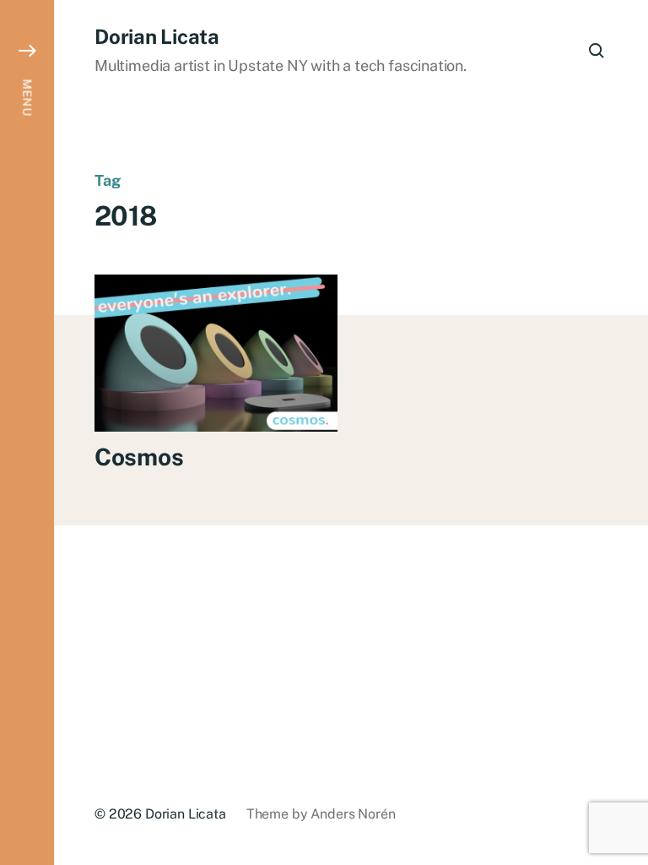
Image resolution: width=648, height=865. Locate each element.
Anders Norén (352, 814)
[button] (27, 432)
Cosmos (138, 457)
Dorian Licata (156, 36)
